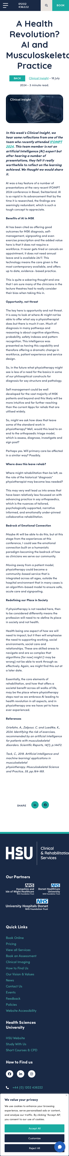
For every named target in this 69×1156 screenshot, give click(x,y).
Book (61, 5)
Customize (34, 1138)
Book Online (15, 937)
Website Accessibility (21, 1010)
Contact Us (14, 986)
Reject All (34, 1148)
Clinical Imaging (18, 961)
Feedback (13, 998)
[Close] (66, 1095)
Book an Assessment (21, 955)
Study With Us (16, 1044)
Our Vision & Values (20, 974)
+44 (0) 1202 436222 (28, 1087)
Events (11, 992)
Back (17, 78)
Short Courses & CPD (21, 1050)
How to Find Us (17, 968)
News (10, 980)
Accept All (34, 1128)
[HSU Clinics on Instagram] (31, 1074)
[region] (34, 1124)
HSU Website (15, 1037)
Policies (11, 1004)
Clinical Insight (39, 78)
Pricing (11, 943)
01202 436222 (23, 5)
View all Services (18, 949)
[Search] (46, 5)
